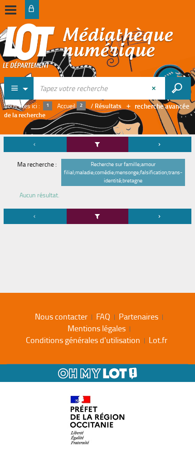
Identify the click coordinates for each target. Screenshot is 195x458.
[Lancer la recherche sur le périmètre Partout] (178, 88)
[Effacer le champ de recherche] (155, 88)
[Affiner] (97, 144)
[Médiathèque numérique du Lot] (88, 48)
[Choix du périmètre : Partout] (19, 88)
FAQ (103, 316)
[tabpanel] (97, 181)
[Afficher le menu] (11, 10)
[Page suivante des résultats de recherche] (159, 144)
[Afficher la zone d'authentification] (32, 9)
